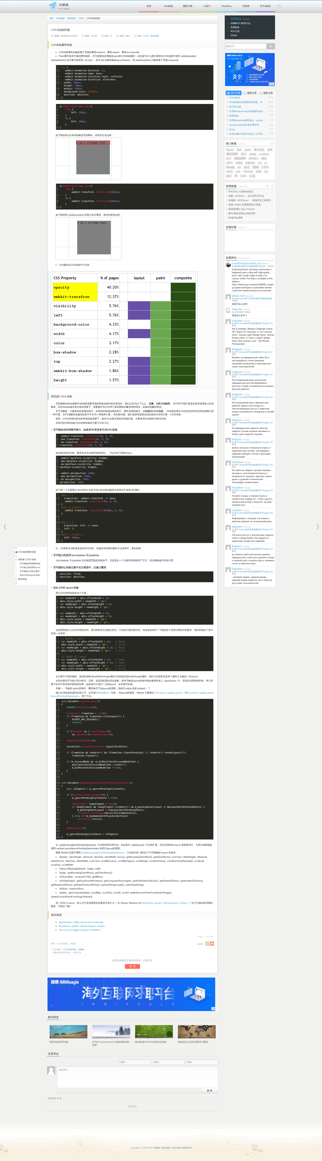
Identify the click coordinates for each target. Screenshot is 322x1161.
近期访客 (231, 227)
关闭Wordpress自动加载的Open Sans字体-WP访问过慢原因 (247, 111)
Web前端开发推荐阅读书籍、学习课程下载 (247, 102)
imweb (209, 937)
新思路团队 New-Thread (241, 209)
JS (236, 176)
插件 (228, 176)
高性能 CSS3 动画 (27, 559)
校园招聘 (240, 158)
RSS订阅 (235, 31)
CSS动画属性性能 (27, 552)
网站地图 (166, 1148)
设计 (243, 154)
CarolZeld (236, 510)
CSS (243, 176)
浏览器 (253, 154)
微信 (263, 158)
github (248, 149)
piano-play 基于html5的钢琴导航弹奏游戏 (253, 298)
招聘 (256, 167)
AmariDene (237, 487)
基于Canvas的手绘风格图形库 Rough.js (252, 323)
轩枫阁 (58, 5)
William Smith (238, 296)
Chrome (248, 171)
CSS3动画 (63, 943)
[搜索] (270, 46)
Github (234, 35)
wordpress (264, 154)
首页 (149, 6)
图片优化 (259, 149)
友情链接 (235, 27)
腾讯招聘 (232, 154)
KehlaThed (237, 462)
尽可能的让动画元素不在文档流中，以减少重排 (31, 571)
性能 (73, 943)
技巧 (228, 158)
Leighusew (237, 372)
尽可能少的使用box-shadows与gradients (31, 567)
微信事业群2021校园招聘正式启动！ (250, 266)
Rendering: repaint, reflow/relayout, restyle (164, 903)
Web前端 (168, 6)
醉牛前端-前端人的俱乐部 (242, 213)
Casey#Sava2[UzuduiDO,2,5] (246, 263)
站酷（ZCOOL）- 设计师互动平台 (246, 196)
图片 (239, 150)
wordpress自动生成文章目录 (244, 124)
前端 (258, 171)
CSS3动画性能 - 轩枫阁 (73, 949)
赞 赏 (132, 966)
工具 (252, 176)
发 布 (209, 1090)
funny (232, 129)
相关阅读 (22, 579)
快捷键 (239, 163)
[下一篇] (318, 526)
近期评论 (231, 257)
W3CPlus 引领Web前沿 (241, 191)
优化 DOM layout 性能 (30, 575)
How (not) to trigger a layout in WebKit (79, 930)
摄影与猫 (187, 6)
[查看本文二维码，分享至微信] (207, 944)
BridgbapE (237, 349)
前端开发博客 (236, 217)
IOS (266, 171)
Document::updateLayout (168, 692)
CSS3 (81, 18)
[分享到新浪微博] (212, 944)
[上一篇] (5, 526)
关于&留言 (265, 6)
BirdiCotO (236, 439)
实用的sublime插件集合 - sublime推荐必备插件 (247, 120)
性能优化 (250, 163)
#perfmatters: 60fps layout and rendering (80, 922)
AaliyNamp (237, 569)
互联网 (245, 6)
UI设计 (207, 6)
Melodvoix (237, 420)
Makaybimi (237, 526)
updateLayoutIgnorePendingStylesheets (102, 852)
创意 (269, 149)
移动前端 (71, 18)
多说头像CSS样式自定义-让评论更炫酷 (247, 134)
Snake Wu (237, 309)
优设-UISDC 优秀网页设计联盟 (245, 204)
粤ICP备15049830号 (182, 1148)
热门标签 (231, 143)
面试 (246, 167)
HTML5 (253, 158)
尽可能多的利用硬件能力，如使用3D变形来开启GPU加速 (31, 563)
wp (259, 162)
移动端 (230, 167)
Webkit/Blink (102, 692)
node (238, 171)
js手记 (229, 171)
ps (266, 163)
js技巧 (229, 163)
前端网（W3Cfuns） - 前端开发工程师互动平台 (251, 200)
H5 (239, 167)
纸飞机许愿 (235, 106)
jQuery (230, 149)
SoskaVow (237, 321)
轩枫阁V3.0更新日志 (240, 23)
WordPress (227, 6)
